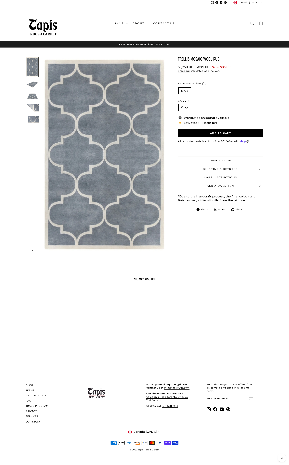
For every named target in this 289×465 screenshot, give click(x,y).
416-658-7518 (170, 405)
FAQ (28, 400)
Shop (119, 23)
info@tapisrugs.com (176, 387)
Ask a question (220, 185)
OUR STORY (33, 421)
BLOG (29, 385)
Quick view (54, 341)
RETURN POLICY (36, 395)
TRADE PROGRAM (37, 405)
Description (220, 160)
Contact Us (164, 23)
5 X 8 (184, 90)
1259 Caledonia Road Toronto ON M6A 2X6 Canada (167, 397)
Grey (184, 107)
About (139, 23)
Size (190, 83)
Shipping (184, 70)
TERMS (30, 390)
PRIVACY (31, 411)
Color (183, 100)
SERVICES (32, 416)
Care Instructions (220, 177)
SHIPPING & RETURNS (220, 169)
